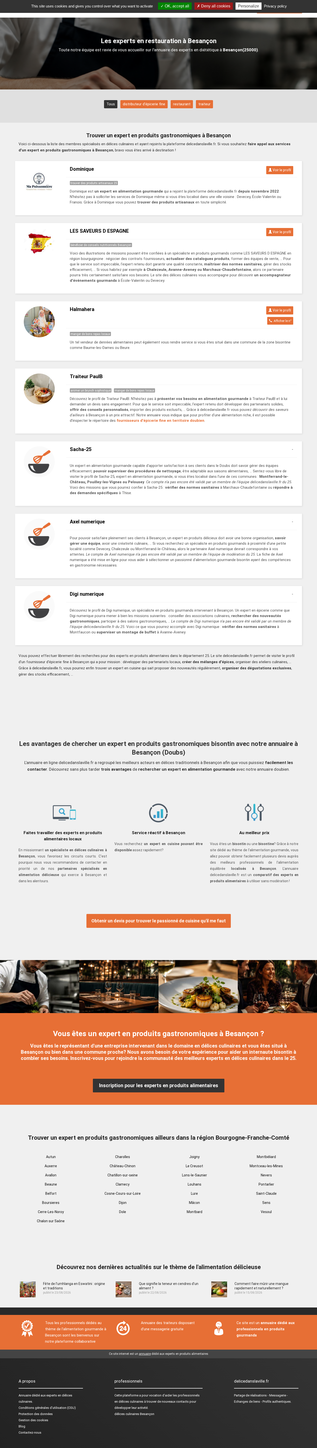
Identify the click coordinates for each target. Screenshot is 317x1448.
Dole (122, 1212)
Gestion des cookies (33, 1420)
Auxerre (51, 1166)
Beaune (51, 1184)
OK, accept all (176, 6)
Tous (110, 104)
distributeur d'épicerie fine (144, 104)
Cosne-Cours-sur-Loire (123, 1193)
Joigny (194, 1157)
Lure (194, 1193)
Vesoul (266, 1212)
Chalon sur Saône (51, 1221)
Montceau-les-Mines (266, 1166)
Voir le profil (281, 170)
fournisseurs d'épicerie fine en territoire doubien (160, 420)
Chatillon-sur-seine (122, 1175)
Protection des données (36, 1414)
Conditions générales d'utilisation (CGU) (47, 1408)
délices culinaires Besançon (134, 1414)
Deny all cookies (215, 6)
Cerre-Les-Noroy (51, 1212)
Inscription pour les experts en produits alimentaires (158, 1085)
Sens (266, 1203)
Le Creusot (194, 1166)
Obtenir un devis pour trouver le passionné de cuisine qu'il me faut (158, 920)
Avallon (50, 1175)
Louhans (194, 1184)
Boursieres (50, 1203)
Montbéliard (266, 1157)
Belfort (50, 1193)
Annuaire (25, 1395)
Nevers (266, 1175)
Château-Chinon (122, 1166)
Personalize (248, 6)
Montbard (194, 1212)
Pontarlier (266, 1184)
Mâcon (194, 1203)
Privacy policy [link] (275, 6)
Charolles (122, 1157)
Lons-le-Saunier (194, 1175)
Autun (51, 1157)
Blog (22, 1426)
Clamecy (123, 1184)
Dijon (123, 1203)
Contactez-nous (30, 1432)
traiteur (204, 104)
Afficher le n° (281, 321)
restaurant (181, 104)
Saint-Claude (266, 1193)
